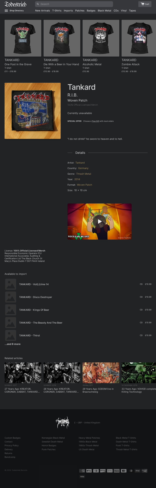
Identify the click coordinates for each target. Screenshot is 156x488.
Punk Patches (48, 449)
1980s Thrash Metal (89, 445)
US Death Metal (86, 449)
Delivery (9, 449)
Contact (8, 441)
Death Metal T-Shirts (126, 441)
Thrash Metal (83, 173)
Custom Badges (12, 437)
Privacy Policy (12, 445)
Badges (91, 10)
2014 (77, 179)
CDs (116, 10)
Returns (8, 453)
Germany (83, 168)
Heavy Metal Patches (89, 437)
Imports (68, 10)
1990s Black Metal (88, 441)
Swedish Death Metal (52, 441)
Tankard (80, 162)
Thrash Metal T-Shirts (126, 449)
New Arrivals (42, 10)
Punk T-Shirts (122, 445)
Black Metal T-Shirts (126, 437)
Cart (147, 4)
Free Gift (95, 121)
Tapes (132, 10)
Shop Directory (17, 10)
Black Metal (104, 10)
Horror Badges (49, 445)
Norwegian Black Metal (53, 437)
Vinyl (124, 10)
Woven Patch (84, 184)
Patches (79, 10)
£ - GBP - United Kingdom (87, 422)
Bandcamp (10, 457)
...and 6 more (13, 344)
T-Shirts (56, 10)
